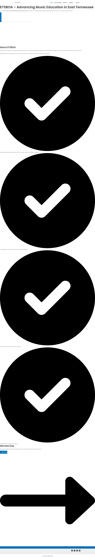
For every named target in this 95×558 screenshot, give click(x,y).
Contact (78, 2)
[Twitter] (74, 550)
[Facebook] (72, 550)
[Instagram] (77, 550)
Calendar (71, 2)
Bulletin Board (57, 2)
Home (51, 2)
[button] (73, 2)
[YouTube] (79, 550)
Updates (65, 2)
